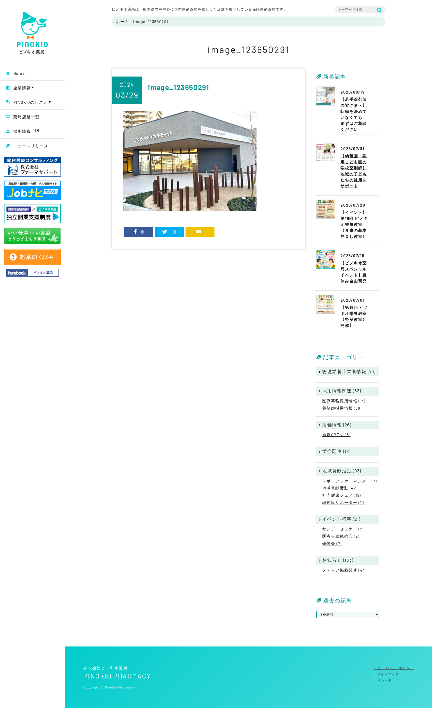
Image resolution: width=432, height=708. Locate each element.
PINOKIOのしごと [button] (30, 102)
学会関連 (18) (336, 451)
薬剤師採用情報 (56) (342, 408)
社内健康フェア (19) (341, 495)
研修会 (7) (332, 543)
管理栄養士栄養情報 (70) (349, 371)
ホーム (122, 21)
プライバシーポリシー (395, 668)
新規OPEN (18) (336, 434)
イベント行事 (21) (341, 519)
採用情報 (22, 131)
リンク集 (384, 680)
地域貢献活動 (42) (340, 487)
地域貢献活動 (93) (341, 470)
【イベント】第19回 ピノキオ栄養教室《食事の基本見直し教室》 (354, 224)
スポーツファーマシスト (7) (349, 480)
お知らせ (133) (337, 560)
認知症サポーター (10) (344, 502)
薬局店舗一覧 (26, 116)
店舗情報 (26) (336, 424)
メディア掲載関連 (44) (344, 570)
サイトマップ (388, 674)
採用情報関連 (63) (341, 390)
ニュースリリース (30, 145)
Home (19, 73)
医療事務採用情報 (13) (344, 400)
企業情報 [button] (22, 87)
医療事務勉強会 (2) (341, 536)
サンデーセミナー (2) (343, 528)
